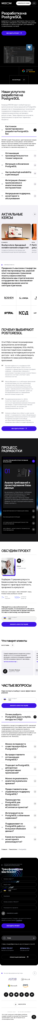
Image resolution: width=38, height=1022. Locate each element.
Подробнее (19, 920)
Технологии (13, 849)
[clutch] (21, 994)
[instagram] (11, 994)
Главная (4, 849)
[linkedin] (27, 994)
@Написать (25, 948)
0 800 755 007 (7, 948)
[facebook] (6, 994)
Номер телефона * (12, 622)
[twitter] (32, 994)
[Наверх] (35, 973)
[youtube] (16, 994)
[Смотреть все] (34, 214)
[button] (4, 623)
